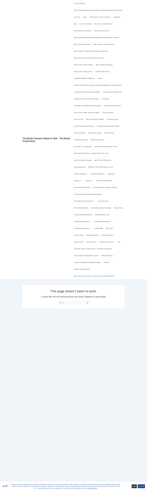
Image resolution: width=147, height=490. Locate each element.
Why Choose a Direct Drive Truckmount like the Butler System (94, 276)
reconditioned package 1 (82, 221)
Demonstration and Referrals (112, 92)
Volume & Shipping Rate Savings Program (87, 262)
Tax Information (91, 242)
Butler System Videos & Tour (83, 71)
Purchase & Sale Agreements (83, 215)
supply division (79, 242)
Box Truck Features (86, 24)
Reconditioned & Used (102, 215)
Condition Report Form (102, 71)
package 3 (88, 180)
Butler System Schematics (104, 65)
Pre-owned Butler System (82, 187)
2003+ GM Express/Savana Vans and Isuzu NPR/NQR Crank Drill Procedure (98, 10)
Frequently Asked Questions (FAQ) (108, 126)
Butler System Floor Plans (82, 44)
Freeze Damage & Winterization (84, 126)
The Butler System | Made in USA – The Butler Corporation (93, 249)
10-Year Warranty (79, 3)
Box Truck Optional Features (104, 24)
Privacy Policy (118, 208)
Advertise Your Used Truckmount (100, 17)
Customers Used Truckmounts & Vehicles (87, 92)
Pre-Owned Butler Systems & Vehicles (105, 187)
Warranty (106, 262)
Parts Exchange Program (104, 180)
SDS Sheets (109, 228)
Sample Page (99, 228)
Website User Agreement (82, 269)
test (118, 242)
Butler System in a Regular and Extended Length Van (91, 51)
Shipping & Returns (92, 235)
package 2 (77, 180)
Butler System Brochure (101, 31)
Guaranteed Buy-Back (81, 140)
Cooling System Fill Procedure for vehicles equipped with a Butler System (97, 85)
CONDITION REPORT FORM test (84, 78)
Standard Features (107, 235)
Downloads (105, 99)
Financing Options (108, 112)
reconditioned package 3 (82, 228)
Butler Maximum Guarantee (82, 31)
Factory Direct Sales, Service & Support (87, 112)
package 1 (111, 174)
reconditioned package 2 (102, 221)
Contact (99, 78)
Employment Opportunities (112, 105)
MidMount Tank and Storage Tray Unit (100, 167)
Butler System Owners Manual (83, 65)
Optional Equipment (80, 174)
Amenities (117, 17)
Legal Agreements (80, 167)
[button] (87, 173)
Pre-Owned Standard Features (83, 201)
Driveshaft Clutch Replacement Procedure (87, 105)
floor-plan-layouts (112, 119)
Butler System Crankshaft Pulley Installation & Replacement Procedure (96, 37)
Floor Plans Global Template (95, 119)
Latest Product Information (102, 160)
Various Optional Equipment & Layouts (86, 255)
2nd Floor (77, 17)
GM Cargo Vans (109, 133)
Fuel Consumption (79, 133)
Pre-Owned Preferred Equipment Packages (88, 194)
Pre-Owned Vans (103, 201)
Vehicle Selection (106, 255)
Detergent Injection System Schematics (86, 99)
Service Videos (79, 235)
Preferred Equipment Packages (101, 208)
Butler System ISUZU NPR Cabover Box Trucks (89, 58)
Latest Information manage (82, 160)
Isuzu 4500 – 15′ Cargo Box (83, 146)
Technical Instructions (106, 242)
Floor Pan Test (78, 119)
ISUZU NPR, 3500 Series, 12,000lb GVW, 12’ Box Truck (91, 153)
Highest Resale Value (97, 140)
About (85, 17)
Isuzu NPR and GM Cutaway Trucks (105, 146)
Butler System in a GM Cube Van (103, 44)
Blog (75, 24)
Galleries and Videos (94, 133)
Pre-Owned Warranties (81, 208)
